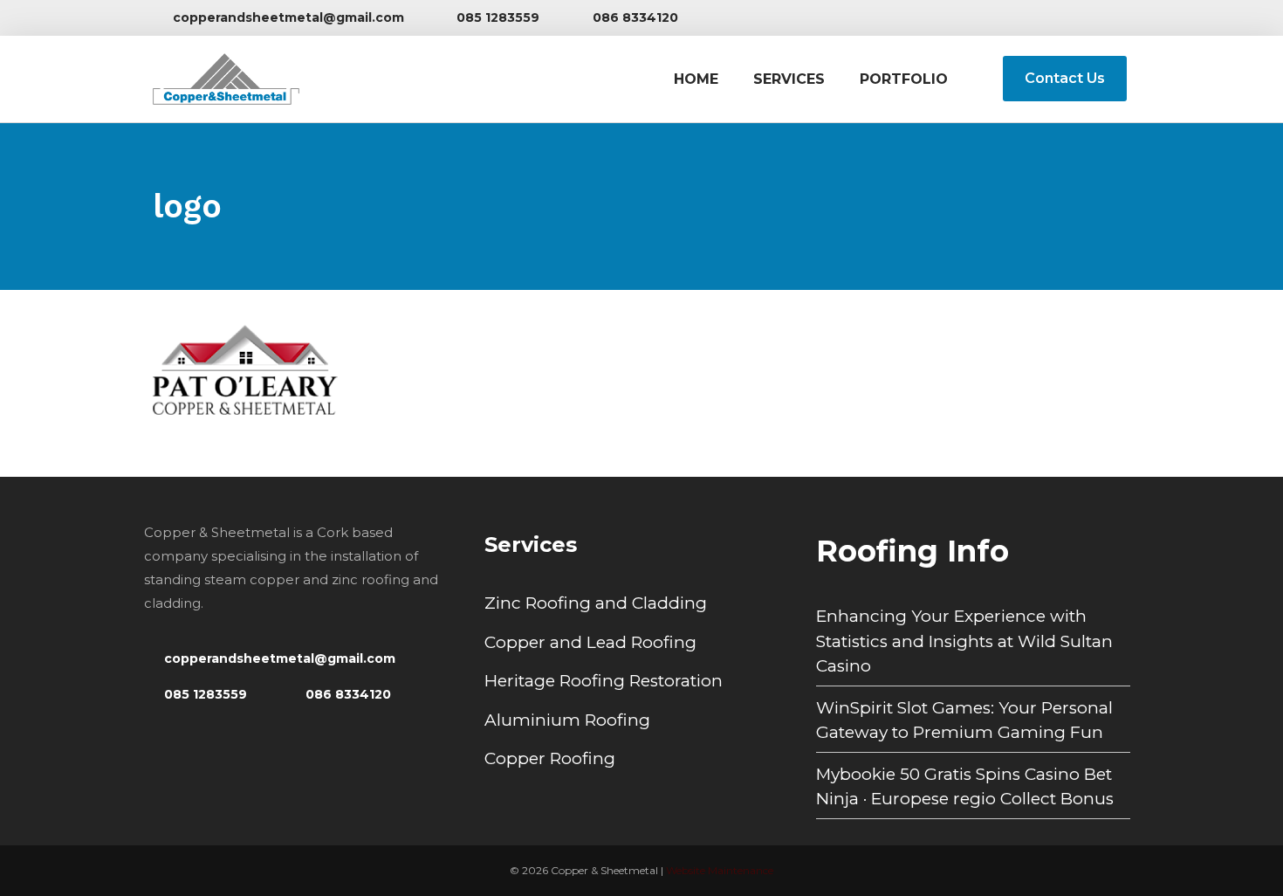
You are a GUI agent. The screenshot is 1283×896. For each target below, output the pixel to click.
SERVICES (789, 79)
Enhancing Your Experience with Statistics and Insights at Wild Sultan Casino (964, 641)
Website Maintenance (719, 870)
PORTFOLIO (904, 79)
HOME (696, 79)
